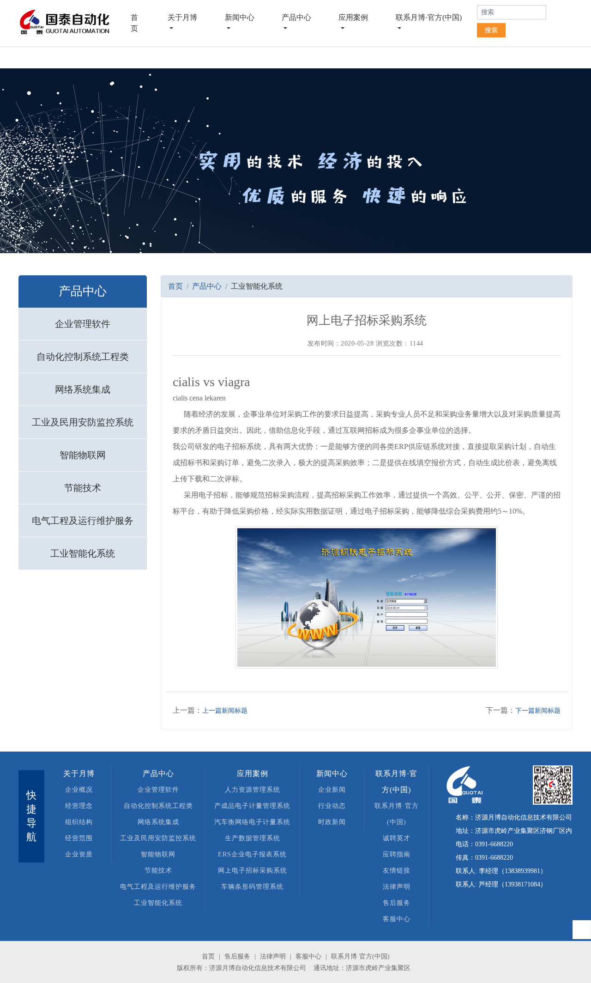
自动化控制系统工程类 (82, 357)
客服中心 (396, 919)
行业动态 (332, 805)
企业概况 (79, 789)
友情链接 (396, 870)
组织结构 (79, 822)
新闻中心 (239, 17)
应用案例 (353, 17)
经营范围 (79, 838)
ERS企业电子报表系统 (252, 854)
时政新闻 (332, 822)
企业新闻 (332, 789)
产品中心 (296, 17)
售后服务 (396, 902)
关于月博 (182, 17)
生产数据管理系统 (252, 838)
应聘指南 (396, 854)
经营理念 (79, 805)
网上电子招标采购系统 (252, 870)
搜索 (491, 30)
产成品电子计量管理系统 (252, 805)
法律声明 (396, 886)
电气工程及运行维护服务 (82, 521)
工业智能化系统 (82, 553)
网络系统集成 (82, 389)
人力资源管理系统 (252, 789)
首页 (143, 22)
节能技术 (82, 488)
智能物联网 (83, 455)
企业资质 (79, 854)
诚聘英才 (396, 838)
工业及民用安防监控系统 (82, 422)
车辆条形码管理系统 (252, 886)
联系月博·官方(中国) (429, 17)
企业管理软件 (82, 324)
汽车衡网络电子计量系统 (252, 822)
